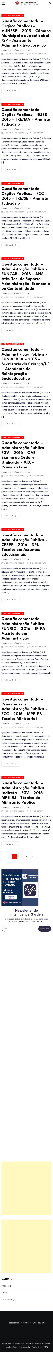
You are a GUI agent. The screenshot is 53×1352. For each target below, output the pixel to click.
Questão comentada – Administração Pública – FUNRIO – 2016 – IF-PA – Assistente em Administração (25, 628)
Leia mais (9, 90)
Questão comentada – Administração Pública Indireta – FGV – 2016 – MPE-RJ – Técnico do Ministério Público (23, 793)
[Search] (50, 3)
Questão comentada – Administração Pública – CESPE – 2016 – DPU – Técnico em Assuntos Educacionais (24, 545)
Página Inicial (7, 1286)
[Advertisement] (26, 1188)
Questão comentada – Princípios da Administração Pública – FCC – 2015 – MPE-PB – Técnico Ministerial (24, 709)
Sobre (4, 1293)
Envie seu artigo (8, 1299)
